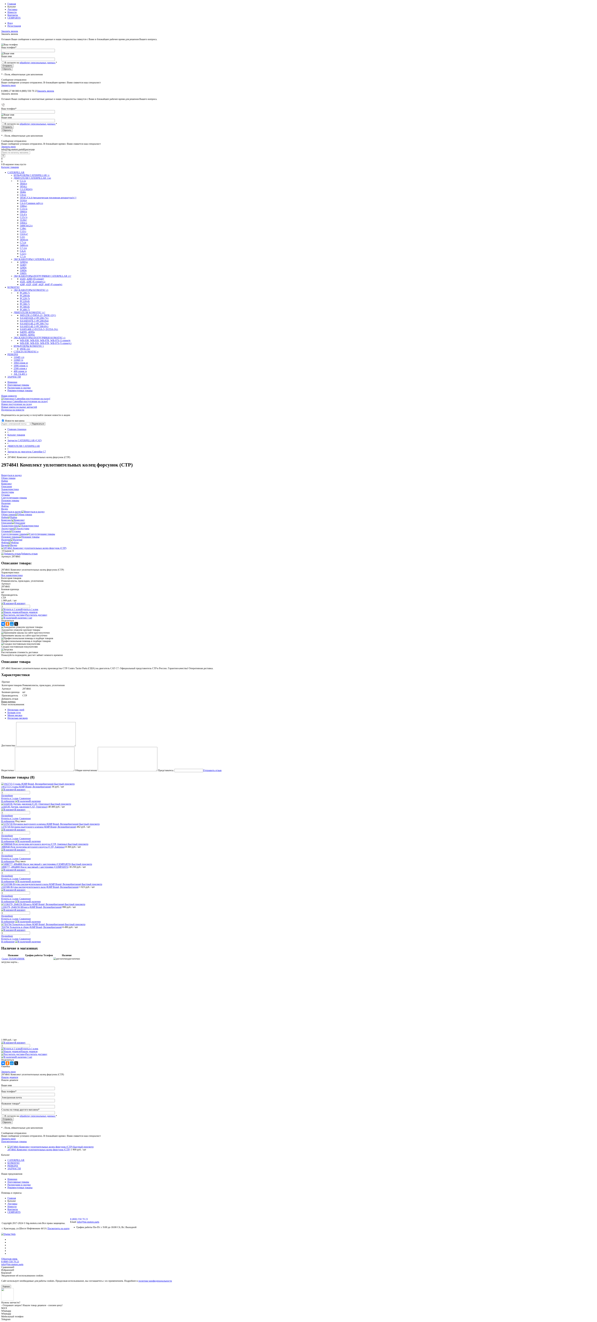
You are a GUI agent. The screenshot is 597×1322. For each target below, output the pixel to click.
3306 (23, 206)
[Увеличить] (33, 548)
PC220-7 (25, 298)
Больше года (14, 712)
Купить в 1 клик (29, 609)
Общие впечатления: (86, 770)
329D (23, 267)
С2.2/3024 (26, 189)
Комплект (6, 520)
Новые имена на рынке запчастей (19, 407)
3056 (24, 239)
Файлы (5, 542)
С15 (23, 217)
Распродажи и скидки (19, 387)
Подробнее (7, 795)
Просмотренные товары (14, 1141)
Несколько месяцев (17, 718)
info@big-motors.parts (88, 1222)
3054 (23, 186)
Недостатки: (7, 770)
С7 (23, 242)
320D (24, 262)
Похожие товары (10, 537)
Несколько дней (15, 709)
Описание (6, 523)
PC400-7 (25, 309)
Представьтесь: (166, 770)
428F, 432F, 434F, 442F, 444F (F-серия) (41, 284)
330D (23, 270)
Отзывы (5, 531)
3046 (23, 192)
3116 (23, 200)
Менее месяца (14, 715)
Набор (4, 517)
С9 (23, 195)
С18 (23, 228)
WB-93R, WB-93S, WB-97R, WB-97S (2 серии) (45, 340)
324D (23, 264)
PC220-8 (25, 301)
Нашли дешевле (29, 612)
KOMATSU (13, 1163)
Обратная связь (9, 1258)
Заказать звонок (9, 31)
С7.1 (23, 256)
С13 (23, 209)
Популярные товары (18, 385)
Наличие (6, 539)
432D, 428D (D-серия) (32, 278)
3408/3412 (26, 225)
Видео (4, 545)
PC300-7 (25, 304)
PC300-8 (25, 306)
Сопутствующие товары (14, 534)
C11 (22, 236)
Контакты (12, 15)
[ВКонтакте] (3, 624)
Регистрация (14, 26)
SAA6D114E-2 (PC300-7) (34, 323)
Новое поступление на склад (16, 404)
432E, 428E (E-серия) (32, 281)
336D (23, 273)
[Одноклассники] (7, 624)
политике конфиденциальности (155, 1281)
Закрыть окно (8, 85)
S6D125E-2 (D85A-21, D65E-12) (38, 315)
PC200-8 (25, 295)
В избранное (8, 801)
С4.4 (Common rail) (31, 203)
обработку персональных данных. (38, 62)
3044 (23, 183)
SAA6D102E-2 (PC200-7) (34, 318)
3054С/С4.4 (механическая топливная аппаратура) (48, 197)
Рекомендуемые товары (19, 390)
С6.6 (24, 234)
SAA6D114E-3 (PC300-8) (34, 326)
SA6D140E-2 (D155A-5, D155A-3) (39, 329)
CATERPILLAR (15, 1160)
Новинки (12, 382)
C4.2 (23, 250)
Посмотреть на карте (58, 1228)
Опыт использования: (12, 704)
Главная (11, 3)
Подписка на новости (12, 409)
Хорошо (6, 1286)
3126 (23, 220)
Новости (12, 12)
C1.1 (23, 181)
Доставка (12, 9)
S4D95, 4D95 (27, 332)
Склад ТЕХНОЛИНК (13, 958)
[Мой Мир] (12, 624)
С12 (23, 253)
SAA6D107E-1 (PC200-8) (34, 320)
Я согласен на (30, 62)
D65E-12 (25, 348)
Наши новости (9, 395)
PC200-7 (25, 292)
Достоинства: (8, 745)
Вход (10, 23)
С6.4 (23, 214)
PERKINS (12, 1165)
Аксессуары (7, 528)
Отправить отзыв (212, 770)
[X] (16, 624)
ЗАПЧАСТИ (14, 1168)
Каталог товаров (10, 167)
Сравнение (25, 798)
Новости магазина (14, 420)
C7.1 (23, 248)
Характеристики (10, 525)
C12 (23, 231)
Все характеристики (12, 575)
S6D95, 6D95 (27, 334)
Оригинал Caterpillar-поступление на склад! (24, 401)
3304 (23, 222)
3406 (24, 245)
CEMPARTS (14, 17)
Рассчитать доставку (36, 615)
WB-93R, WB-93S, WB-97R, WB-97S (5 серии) (46, 343)
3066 (23, 211)
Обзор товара (8, 514)
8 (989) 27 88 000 (10, 91)
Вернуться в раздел (11, 511)
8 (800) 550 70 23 (28, 91)
